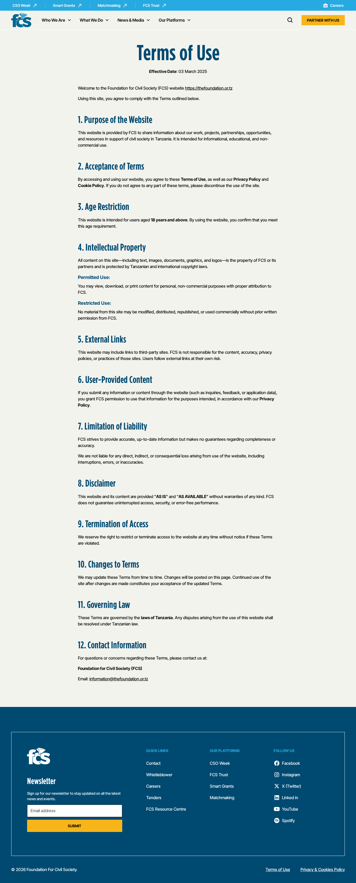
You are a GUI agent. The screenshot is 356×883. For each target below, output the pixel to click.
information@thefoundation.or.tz (118, 678)
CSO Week (220, 763)
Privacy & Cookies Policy (322, 869)
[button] (57, 20)
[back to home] (21, 20)
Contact (153, 763)
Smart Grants (222, 786)
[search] (290, 20)
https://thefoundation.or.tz (208, 88)
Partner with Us (323, 20)
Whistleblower (159, 774)
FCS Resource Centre (166, 809)
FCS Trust (219, 774)
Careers (153, 786)
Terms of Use (278, 869)
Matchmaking (222, 797)
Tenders (153, 797)
